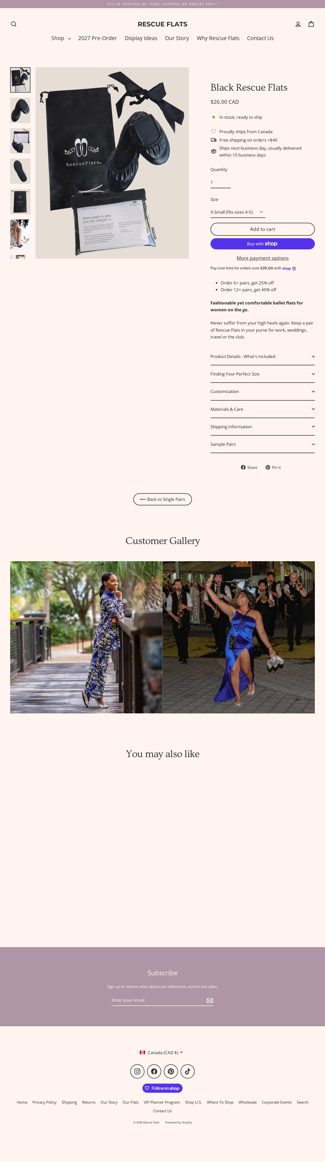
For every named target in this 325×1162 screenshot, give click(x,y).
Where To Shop (220, 1102)
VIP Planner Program (162, 1102)
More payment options (263, 258)
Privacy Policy (44, 1102)
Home (22, 1102)
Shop (58, 38)
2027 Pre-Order (97, 38)
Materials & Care (226, 409)
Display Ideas (141, 38)
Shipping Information (231, 427)
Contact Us (260, 38)
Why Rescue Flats (218, 38)
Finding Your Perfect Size (234, 374)
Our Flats (131, 1102)
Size (214, 199)
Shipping (69, 1102)
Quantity (219, 169)
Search (302, 1102)
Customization (224, 391)
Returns (88, 1102)
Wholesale (248, 1102)
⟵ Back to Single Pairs (162, 499)
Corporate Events (277, 1102)
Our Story (177, 38)
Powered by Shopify (178, 1122)
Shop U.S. (193, 1102)
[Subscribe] (209, 1000)
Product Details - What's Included (242, 356)
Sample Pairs (223, 444)
